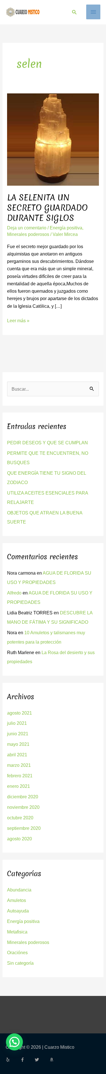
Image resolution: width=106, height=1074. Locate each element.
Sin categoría (20, 963)
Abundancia (19, 889)
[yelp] (12, 1060)
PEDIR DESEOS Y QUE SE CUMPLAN (47, 442)
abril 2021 (17, 754)
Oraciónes (17, 952)
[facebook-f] (27, 1060)
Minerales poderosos (28, 234)
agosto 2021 (19, 712)
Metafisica (17, 931)
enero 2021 (18, 786)
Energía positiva (66, 227)
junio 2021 (17, 733)
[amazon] (52, 1060)
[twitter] (41, 1060)
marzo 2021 (19, 765)
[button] (74, 12)
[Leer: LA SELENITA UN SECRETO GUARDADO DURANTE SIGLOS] (53, 139)
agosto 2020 (19, 838)
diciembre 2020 (22, 796)
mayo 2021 (18, 744)
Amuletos (16, 900)
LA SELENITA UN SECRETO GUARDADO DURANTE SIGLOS (47, 207)
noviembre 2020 (23, 807)
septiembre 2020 (24, 828)
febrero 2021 (20, 775)
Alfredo (14, 592)
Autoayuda (18, 910)
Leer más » (18, 320)
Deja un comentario (26, 227)
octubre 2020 (20, 817)
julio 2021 (17, 723)
